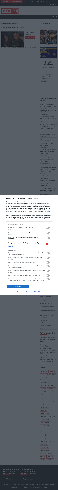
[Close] (55, 198)
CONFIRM (18, 286)
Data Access (29, 291)
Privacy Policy (37, 291)
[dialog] (29, 245)
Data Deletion (20, 291)
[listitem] (29, 224)
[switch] (48, 228)
